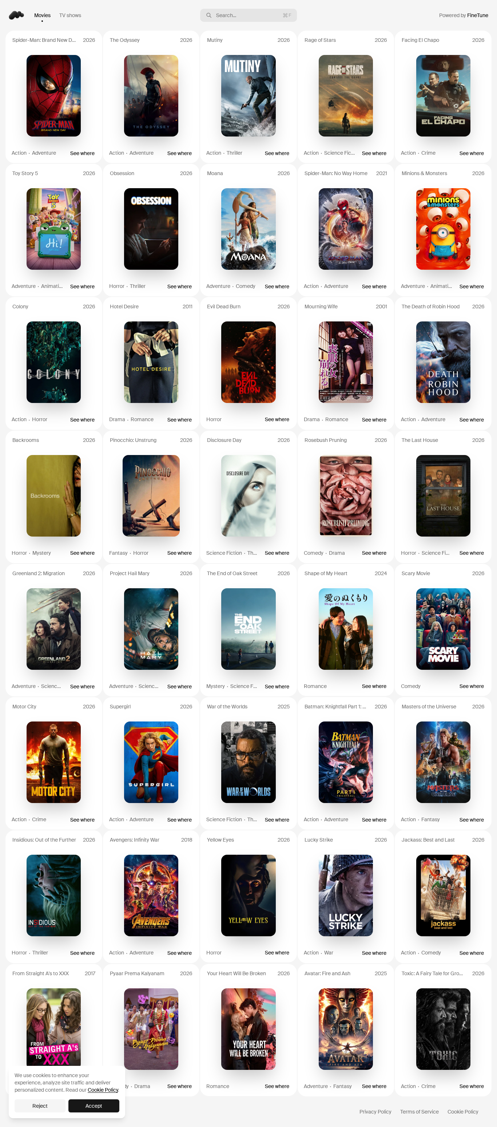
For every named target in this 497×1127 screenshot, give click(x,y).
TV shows (70, 15)
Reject (40, 1106)
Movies (42, 15)
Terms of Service (419, 1111)
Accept (94, 1106)
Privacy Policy (375, 1111)
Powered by (463, 15)
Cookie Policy (463, 1111)
